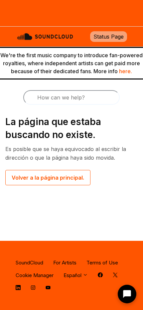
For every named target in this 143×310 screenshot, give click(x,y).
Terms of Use (102, 262)
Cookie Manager (35, 275)
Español (73, 275)
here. (125, 71)
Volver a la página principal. (48, 177)
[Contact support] (127, 294)
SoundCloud (29, 262)
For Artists (64, 262)
